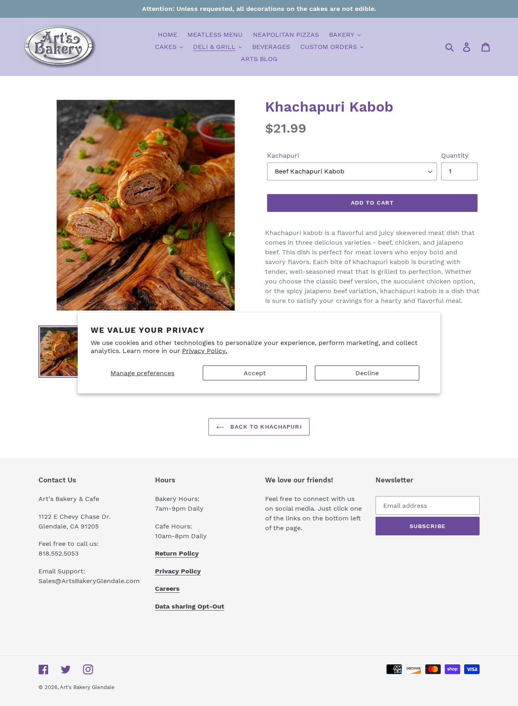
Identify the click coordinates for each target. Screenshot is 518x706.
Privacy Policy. (204, 351)
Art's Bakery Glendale (87, 687)
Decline (367, 373)
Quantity (455, 155)
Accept (255, 373)
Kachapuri (283, 155)
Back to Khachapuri (264, 426)
